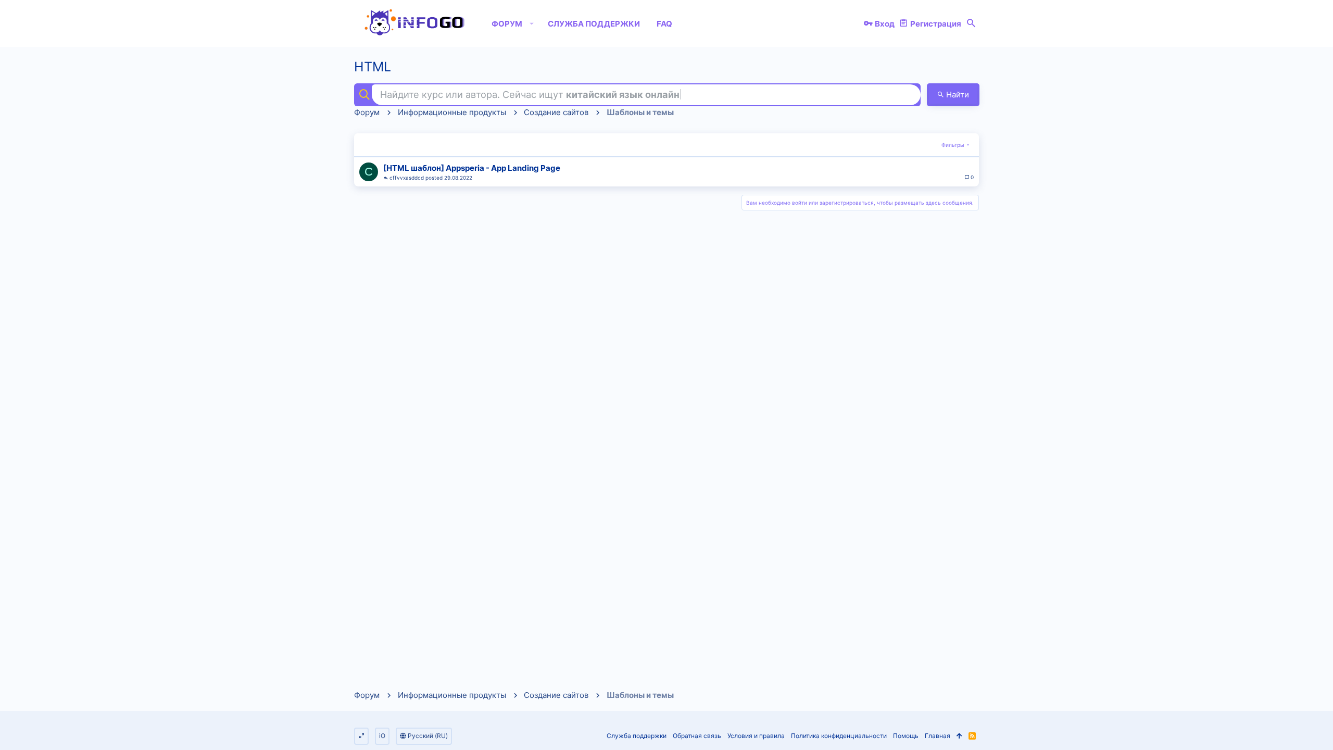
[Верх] (959, 736)
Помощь (906, 736)
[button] (531, 23)
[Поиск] (971, 23)
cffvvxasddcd (406, 177)
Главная (937, 736)
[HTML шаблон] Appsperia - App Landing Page (471, 168)
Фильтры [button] (952, 145)
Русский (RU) (427, 736)
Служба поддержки (636, 736)
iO (382, 736)
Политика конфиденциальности (839, 736)
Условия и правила (756, 736)
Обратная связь (697, 736)
